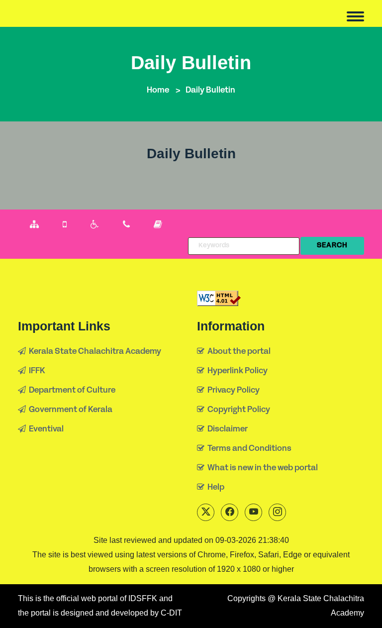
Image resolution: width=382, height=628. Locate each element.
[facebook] (229, 512)
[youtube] (253, 512)
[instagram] (277, 512)
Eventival (45, 429)
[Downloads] (158, 225)
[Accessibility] (95, 225)
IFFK (35, 371)
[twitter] (205, 512)
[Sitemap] (34, 225)
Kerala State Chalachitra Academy (93, 351)
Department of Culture (70, 390)
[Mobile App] (65, 225)
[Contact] (126, 225)
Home (158, 90)
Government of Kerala (69, 410)
